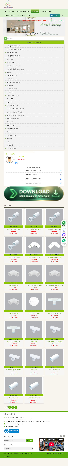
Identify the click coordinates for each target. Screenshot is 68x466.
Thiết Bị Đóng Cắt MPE (13, 118)
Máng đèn (10, 85)
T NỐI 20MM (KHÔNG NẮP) (54, 341)
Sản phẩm (35, 11)
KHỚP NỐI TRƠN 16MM (54, 370)
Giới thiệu (11, 11)
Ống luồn (9, 72)
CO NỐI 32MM (13, 313)
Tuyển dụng (21, 15)
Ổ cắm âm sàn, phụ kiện (14, 82)
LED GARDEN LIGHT (12, 75)
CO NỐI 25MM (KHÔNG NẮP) (54, 285)
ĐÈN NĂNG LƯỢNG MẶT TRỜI (15, 49)
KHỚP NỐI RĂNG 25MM (54, 229)
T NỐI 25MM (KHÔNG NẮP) (13, 370)
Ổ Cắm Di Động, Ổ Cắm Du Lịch (16, 115)
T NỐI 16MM (34, 341)
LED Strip (9, 132)
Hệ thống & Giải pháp (23, 11)
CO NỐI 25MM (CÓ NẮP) (54, 257)
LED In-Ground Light (12, 128)
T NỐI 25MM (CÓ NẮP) (13, 341)
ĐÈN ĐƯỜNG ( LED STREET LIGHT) (16, 108)
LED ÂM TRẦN (10, 59)
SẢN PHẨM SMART (12, 89)
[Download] (34, 203)
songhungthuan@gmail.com (56, 21)
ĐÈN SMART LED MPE (12, 105)
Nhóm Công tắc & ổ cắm (14, 65)
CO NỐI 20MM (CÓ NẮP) (34, 257)
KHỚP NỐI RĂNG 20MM (34, 229)
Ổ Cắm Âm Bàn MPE (12, 79)
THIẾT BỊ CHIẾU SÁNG (12, 52)
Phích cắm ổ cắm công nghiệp (16, 69)
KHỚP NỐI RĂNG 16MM (13, 229)
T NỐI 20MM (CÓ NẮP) (54, 313)
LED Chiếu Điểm (11, 135)
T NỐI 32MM (34, 370)
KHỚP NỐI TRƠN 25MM (34, 398)
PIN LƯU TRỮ (10, 145)
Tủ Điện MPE (10, 122)
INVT (8, 141)
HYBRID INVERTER (11, 148)
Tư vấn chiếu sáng (45, 11)
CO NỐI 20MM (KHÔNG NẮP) (34, 285)
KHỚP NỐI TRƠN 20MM (13, 398)
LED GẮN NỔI (10, 138)
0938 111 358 (37, 179)
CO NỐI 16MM (13, 285)
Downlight (9, 102)
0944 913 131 (37, 174)
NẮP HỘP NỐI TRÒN (34, 313)
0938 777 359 (37, 170)
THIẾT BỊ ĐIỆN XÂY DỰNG (13, 46)
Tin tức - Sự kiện (10, 15)
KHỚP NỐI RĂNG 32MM (13, 257)
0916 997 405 (21, 159)
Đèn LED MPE (10, 62)
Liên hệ (29, 15)
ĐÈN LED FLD (10, 92)
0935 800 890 (37, 183)
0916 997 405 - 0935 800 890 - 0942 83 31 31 (35, 20)
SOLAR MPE (10, 99)
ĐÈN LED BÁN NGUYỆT (13, 95)
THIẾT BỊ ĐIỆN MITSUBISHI (13, 56)
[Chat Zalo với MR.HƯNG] (16, 163)
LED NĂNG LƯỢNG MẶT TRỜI (14, 112)
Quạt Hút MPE (11, 125)
